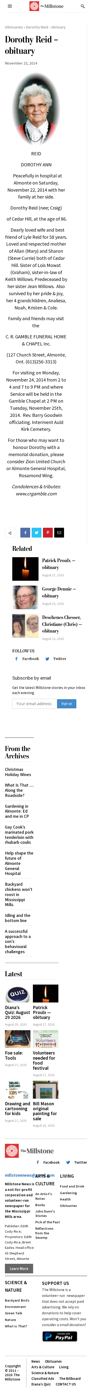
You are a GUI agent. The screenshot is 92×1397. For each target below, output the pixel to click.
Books (40, 1204)
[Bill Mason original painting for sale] (45, 1090)
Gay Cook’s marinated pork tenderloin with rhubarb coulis (19, 834)
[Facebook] (25, 533)
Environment (15, 1306)
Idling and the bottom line (17, 917)
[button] (82, 6)
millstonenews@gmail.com (29, 1175)
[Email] (59, 533)
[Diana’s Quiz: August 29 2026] (17, 993)
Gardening (68, 1192)
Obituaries (14, 27)
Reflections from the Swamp (44, 1232)
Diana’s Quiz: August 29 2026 (17, 1012)
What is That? (16, 1326)
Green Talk (13, 1313)
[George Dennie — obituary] (25, 597)
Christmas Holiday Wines (18, 771)
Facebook (30, 659)
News (35, 1361)
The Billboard (70, 1378)
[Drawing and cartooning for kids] (17, 1090)
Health (65, 1199)
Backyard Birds (17, 1300)
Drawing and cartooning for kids (17, 1108)
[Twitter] (36, 533)
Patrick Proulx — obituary (42, 1012)
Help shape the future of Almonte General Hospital (19, 863)
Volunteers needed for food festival (44, 1060)
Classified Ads (42, 1378)
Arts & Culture (45, 1179)
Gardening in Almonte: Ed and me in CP (17, 811)
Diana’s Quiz (41, 1384)
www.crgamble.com (36, 493)
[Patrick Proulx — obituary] (25, 569)
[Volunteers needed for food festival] (45, 1039)
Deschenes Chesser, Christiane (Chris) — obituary (62, 624)
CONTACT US (66, 1384)
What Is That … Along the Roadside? (19, 790)
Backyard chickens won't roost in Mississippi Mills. (18, 894)
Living (67, 1176)
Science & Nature (16, 1286)
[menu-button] (10, 6)
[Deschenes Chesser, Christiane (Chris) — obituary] (25, 626)
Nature (10, 1319)
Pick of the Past (47, 1222)
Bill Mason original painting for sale (45, 1110)
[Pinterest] (48, 533)
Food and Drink (72, 1186)
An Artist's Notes (43, 1195)
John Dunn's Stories (45, 1213)
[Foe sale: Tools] (17, 1039)
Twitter (59, 659)
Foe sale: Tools (14, 1055)
